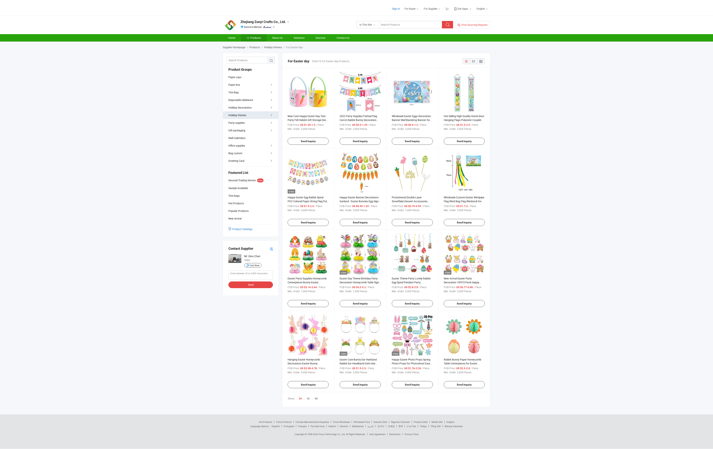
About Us (277, 38)
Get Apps (463, 8)
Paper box (234, 84)
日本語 (391, 426)
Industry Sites (380, 421)
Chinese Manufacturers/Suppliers (312, 421)
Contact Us (343, 38)
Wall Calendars (236, 138)
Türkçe (423, 426)
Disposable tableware (240, 100)
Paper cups (234, 77)
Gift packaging (236, 130)
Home (231, 38)
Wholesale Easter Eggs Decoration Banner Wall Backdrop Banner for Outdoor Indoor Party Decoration (411, 120)
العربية (370, 426)
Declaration (395, 434)
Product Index (421, 421)
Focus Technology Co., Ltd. (332, 434)
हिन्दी (401, 426)
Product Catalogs (242, 229)
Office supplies (236, 145)
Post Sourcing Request (474, 25)
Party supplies (236, 122)
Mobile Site (437, 421)
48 (316, 398)
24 (300, 398)
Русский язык (318, 426)
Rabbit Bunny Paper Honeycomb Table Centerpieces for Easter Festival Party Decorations (462, 363)
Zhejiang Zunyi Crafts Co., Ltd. (263, 22)
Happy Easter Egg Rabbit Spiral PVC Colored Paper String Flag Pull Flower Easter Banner (307, 201)
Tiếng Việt (435, 426)
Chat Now (254, 265)
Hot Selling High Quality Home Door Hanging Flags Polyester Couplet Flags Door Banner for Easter (464, 120)
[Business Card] (271, 248)
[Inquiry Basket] (447, 8)
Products (255, 38)
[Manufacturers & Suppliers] (247, 7)
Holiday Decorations (240, 107)
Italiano (332, 426)
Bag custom (235, 153)
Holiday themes (237, 115)
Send (251, 284)
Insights (450, 421)
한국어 (380, 426)
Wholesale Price (362, 421)
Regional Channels (400, 421)
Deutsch (344, 426)
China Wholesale (341, 421)
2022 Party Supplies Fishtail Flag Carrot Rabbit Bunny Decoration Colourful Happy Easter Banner (358, 120)
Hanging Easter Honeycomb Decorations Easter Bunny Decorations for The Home (304, 363)
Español (276, 426)
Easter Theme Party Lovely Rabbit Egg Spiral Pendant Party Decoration (411, 282)
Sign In (396, 8)
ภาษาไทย (411, 426)
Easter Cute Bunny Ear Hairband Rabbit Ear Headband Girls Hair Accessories (358, 363)
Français (302, 426)
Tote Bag (233, 92)
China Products (284, 421)
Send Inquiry (308, 141)
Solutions (299, 38)
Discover (320, 38)
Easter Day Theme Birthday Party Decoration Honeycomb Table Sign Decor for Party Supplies (359, 282)
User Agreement (377, 434)
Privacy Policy (412, 434)
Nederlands (358, 426)
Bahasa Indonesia (454, 426)
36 (308, 398)
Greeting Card (236, 161)
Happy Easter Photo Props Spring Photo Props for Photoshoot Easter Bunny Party (412, 363)
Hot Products (265, 421)
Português (289, 426)
